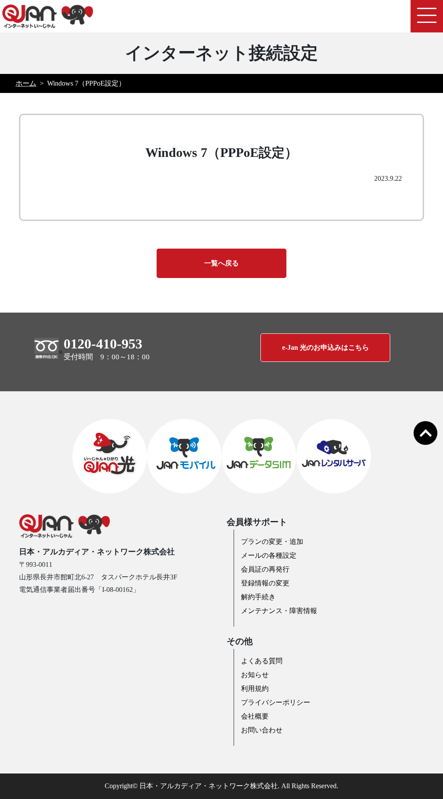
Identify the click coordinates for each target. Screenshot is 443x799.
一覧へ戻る (221, 263)
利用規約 (255, 688)
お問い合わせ (261, 730)
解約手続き (258, 597)
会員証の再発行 (265, 569)
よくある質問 (261, 661)
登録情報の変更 (265, 583)
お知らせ (255, 674)
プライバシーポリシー (275, 702)
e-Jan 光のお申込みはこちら (325, 347)
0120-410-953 (103, 344)
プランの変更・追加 (272, 541)
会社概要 (255, 716)
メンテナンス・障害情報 (279, 610)
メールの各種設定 (268, 555)
